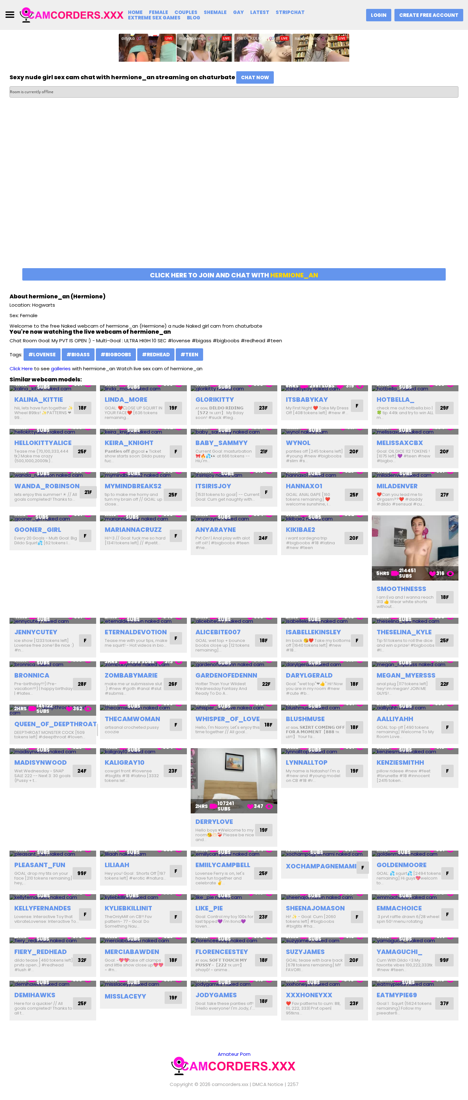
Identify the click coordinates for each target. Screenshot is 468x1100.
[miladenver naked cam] (415, 475)
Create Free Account (428, 15)
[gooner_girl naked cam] (53, 518)
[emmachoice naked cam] (415, 897)
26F (172, 684)
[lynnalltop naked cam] (324, 751)
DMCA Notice (267, 1084)
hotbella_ (396, 399)
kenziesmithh (400, 762)
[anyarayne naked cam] (234, 518)
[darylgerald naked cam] (324, 664)
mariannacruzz (133, 529)
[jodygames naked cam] (234, 984)
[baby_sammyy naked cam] (234, 432)
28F (82, 684)
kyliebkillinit (128, 908)
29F (444, 408)
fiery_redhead (40, 951)
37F (444, 1003)
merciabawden (132, 951)
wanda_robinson (47, 486)
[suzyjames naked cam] (324, 940)
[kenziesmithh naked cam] (415, 751)
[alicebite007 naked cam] (234, 621)
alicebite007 (218, 632)
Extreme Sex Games (154, 17)
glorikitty (214, 399)
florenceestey (221, 951)
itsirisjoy (213, 486)
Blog (193, 17)
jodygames (216, 995)
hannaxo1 (304, 486)
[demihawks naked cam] (53, 984)
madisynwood (40, 762)
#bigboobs (116, 354)
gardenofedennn (226, 675)
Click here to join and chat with (234, 275)
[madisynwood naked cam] (53, 751)
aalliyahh (395, 718)
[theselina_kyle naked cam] (415, 621)
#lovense (42, 354)
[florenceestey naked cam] (234, 940)
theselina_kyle (404, 632)
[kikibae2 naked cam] (324, 518)
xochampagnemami (321, 866)
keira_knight (129, 442)
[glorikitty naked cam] (234, 388)
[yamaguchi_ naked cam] (415, 940)
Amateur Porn (234, 1054)
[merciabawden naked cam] (143, 940)
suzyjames (305, 951)
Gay (238, 12)
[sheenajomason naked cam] (324, 897)
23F (263, 408)
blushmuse (305, 718)
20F (353, 451)
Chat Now (255, 77)
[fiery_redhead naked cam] (53, 940)
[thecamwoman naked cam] (143, 708)
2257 (293, 1084)
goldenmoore (402, 864)
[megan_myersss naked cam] (415, 664)
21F (264, 451)
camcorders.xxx (230, 1084)
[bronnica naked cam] (53, 664)
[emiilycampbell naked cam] (234, 854)
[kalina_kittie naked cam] (53, 388)
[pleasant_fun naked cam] (53, 854)
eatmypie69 (397, 995)
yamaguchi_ (399, 951)
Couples (185, 12)
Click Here (21, 368)
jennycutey (35, 632)
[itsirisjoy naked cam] (234, 475)
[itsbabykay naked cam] (324, 388)
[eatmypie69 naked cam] (415, 984)
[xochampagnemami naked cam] (324, 854)
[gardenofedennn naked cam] (234, 664)
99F (82, 873)
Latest (259, 12)
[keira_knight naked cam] (143, 432)
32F (82, 960)
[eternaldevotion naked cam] (143, 621)
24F (263, 538)
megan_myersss (406, 675)
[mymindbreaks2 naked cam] (143, 475)
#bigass (78, 354)
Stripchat (290, 12)
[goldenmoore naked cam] (415, 854)
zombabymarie (131, 675)
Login (378, 15)
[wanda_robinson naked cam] (53, 475)
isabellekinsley (313, 632)
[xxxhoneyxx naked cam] (324, 984)
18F (83, 408)
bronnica (31, 675)
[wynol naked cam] (324, 432)
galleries (61, 368)
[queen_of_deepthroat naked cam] (53, 710)
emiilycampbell (222, 864)
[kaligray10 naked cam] (143, 751)
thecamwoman (132, 718)
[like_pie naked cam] (234, 897)
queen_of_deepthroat (55, 724)
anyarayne (215, 529)
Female (158, 12)
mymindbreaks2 (133, 486)
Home (135, 12)
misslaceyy (125, 996)
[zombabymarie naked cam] (143, 664)
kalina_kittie (38, 399)
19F (173, 408)
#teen (189, 354)
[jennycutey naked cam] (53, 621)
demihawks (34, 995)
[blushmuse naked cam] (324, 708)
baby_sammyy (221, 442)
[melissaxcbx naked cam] (415, 432)
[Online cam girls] (72, 14)
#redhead (156, 354)
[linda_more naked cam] (143, 388)
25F (82, 451)
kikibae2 (300, 529)
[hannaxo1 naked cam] (324, 475)
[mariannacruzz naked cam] (143, 518)
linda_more (126, 399)
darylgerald (309, 675)
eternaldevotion (136, 632)
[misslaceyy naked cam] (143, 984)
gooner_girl (37, 529)
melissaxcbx (400, 442)
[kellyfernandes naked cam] (53, 897)
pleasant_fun (39, 864)
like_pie (209, 908)
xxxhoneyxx (309, 995)
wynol (298, 442)
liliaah (117, 864)
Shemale (215, 12)
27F (444, 494)
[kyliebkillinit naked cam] (143, 897)
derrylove (214, 821)
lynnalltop (307, 762)
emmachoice (399, 908)
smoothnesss (401, 588)
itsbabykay (307, 399)
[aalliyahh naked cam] (415, 708)
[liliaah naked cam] (143, 854)
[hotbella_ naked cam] (415, 388)
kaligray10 (125, 762)
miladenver (397, 486)
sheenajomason (315, 908)
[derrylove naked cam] (234, 780)
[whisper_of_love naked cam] (234, 708)
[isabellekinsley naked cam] (324, 621)
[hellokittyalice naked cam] (53, 432)
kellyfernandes (42, 908)
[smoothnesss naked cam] (415, 547)
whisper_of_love (227, 718)
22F (266, 684)
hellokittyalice (43, 442)
